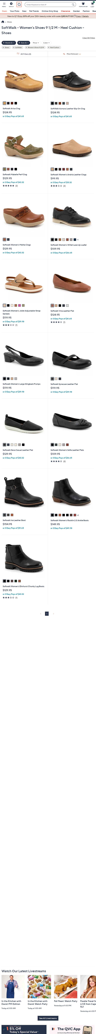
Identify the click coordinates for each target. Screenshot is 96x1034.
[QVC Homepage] (3, 22)
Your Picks (14, 11)
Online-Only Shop (50, 11)
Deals (4, 11)
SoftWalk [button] (18, 47)
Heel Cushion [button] (54, 47)
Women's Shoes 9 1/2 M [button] (36, 47)
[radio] (4, 103)
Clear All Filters (88, 38)
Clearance (65, 11)
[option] (48, 16)
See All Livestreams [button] (48, 1018)
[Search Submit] (73, 4)
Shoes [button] (7, 47)
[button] (4, 5)
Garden (76, 11)
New (24, 11)
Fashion (86, 11)
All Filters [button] (25, 54)
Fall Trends (34, 11)
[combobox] (48, 4)
